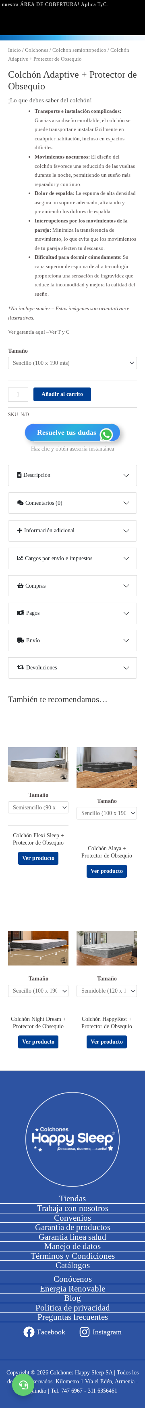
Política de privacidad (72, 1307)
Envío (33, 640)
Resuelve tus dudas (66, 432)
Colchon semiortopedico (79, 50)
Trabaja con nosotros (72, 1208)
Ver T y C (59, 332)
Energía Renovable (72, 1288)
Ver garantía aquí (27, 332)
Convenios (72, 1217)
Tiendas (72, 1198)
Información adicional (49, 530)
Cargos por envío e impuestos (58, 558)
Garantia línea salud (72, 1236)
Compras (35, 586)
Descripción (36, 475)
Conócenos (73, 1279)
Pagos (32, 613)
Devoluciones (41, 668)
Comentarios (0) (43, 503)
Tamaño (18, 351)
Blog (72, 1298)
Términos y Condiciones (73, 1255)
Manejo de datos (72, 1246)
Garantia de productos (72, 1227)
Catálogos (73, 1265)
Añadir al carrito (62, 394)
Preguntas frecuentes (72, 1317)
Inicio (14, 50)
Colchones (36, 50)
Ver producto (38, 858)
